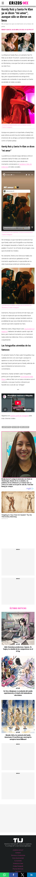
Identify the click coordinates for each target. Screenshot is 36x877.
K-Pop (18, 644)
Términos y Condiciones (18, 855)
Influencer (25, 427)
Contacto (18, 852)
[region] (15, 532)
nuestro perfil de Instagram (19, 416)
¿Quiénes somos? (18, 850)
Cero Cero (18, 871)
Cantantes (6, 427)
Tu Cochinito (18, 861)
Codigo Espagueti (18, 866)
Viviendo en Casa (18, 863)
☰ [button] (2, 3)
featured (15, 427)
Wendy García (6, 29)
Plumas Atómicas (18, 869)
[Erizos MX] (18, 3)
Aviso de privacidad (18, 858)
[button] (4, 875)
